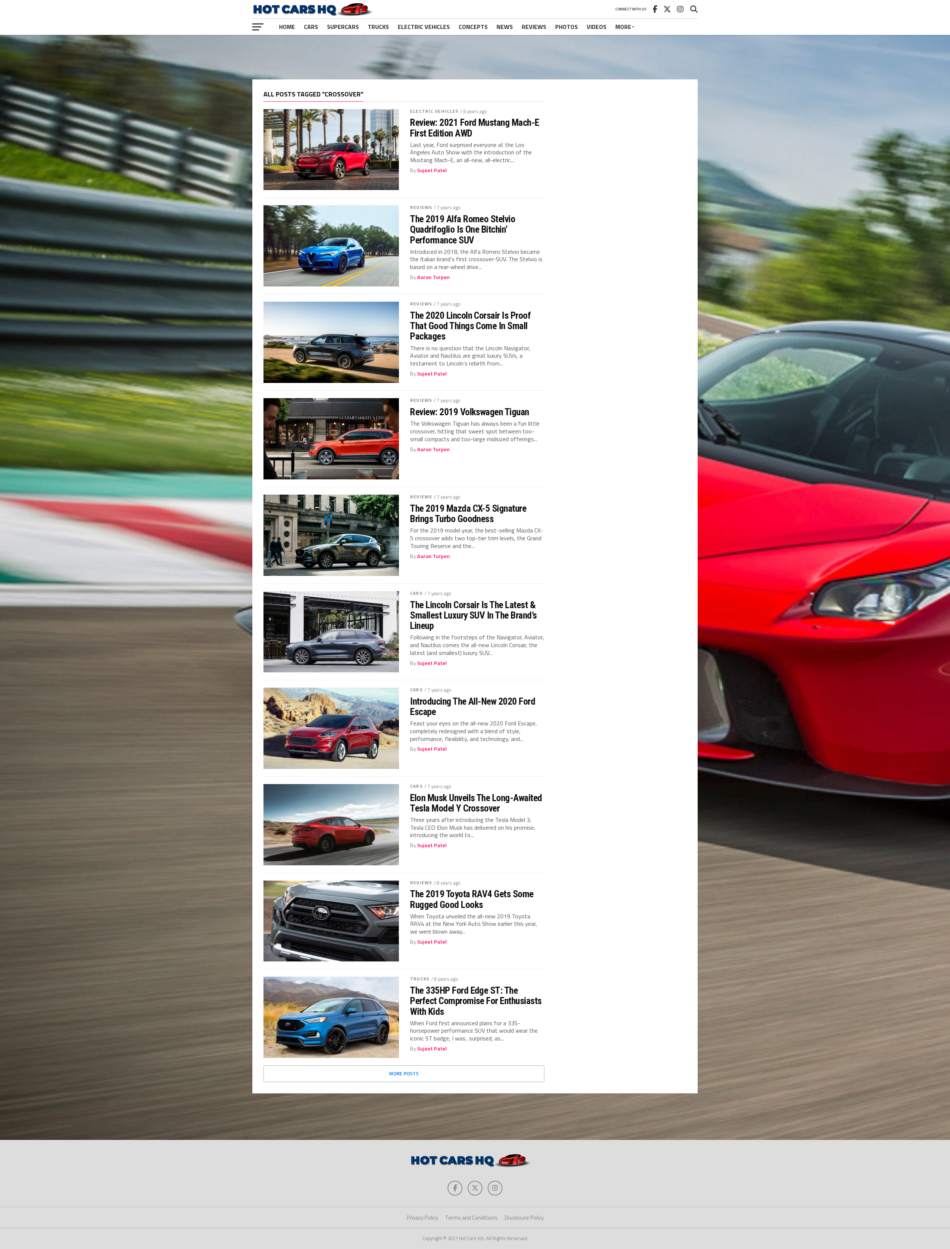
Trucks (378, 26)
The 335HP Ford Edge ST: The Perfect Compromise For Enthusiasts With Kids (476, 1000)
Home (287, 26)
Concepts (473, 26)
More (623, 26)
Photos (566, 26)
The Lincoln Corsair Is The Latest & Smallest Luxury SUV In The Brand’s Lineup (473, 615)
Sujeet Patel (432, 170)
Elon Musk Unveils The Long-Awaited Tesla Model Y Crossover (476, 803)
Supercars (343, 26)
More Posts (404, 1073)
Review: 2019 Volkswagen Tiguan (469, 412)
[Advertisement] (475, 57)
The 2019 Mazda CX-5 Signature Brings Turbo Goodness (468, 513)
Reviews (534, 26)
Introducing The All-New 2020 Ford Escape (472, 706)
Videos (596, 26)
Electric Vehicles (424, 26)
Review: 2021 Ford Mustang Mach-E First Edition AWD (474, 127)
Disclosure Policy (524, 1217)
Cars (311, 26)
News (505, 26)
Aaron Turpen (433, 277)
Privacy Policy (422, 1217)
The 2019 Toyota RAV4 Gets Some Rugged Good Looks (472, 899)
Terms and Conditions (471, 1217)
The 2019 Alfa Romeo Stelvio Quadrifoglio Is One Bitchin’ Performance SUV (462, 229)
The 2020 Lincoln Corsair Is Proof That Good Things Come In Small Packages (470, 325)
